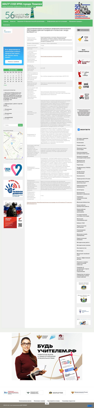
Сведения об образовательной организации (30, 21)
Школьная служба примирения (82, 234)
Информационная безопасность (82, 186)
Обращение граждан (75, 21)
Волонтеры (80, 250)
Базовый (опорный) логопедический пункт (83, 157)
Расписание (80, 142)
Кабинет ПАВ (81, 223)
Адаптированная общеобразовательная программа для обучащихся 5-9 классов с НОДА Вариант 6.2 (49, 203)
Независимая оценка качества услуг (83, 182)
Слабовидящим (84, 30)
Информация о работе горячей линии (12, 104)
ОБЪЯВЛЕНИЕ (9, 117)
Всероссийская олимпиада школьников (81, 210)
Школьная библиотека (83, 202)
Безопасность (81, 176)
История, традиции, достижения (82, 139)
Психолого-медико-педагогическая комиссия (82, 263)
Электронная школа (25, 401)
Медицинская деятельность (81, 161)
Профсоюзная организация (81, 172)
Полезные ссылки (39, 401)
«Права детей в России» (83, 178)
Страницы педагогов (68, 401)
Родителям (80, 164)
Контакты (6, 25)
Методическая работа (83, 242)
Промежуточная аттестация (81, 148)
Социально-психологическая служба (82, 198)
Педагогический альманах (81, 239)
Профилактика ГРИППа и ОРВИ (83, 168)
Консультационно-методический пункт (83, 153)
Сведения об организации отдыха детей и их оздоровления (83, 269)
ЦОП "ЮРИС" (23, 405)
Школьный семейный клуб (83, 254)
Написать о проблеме (13, 61)
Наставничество (81, 248)
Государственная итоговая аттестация (83, 215)
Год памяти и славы (53, 401)
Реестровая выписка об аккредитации (51, 56)
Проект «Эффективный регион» (83, 258)
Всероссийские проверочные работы (83, 205)
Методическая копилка (83, 245)
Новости (12, 21)
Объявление (8, 109)
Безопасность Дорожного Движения (83, 193)
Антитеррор (80, 189)
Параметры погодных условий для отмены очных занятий (83, 276)
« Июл (5, 85)
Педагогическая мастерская (81, 226)
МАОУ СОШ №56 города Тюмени (22, 4)
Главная (5, 21)
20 (13, 79)
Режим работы (81, 145)
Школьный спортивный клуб (82, 219)
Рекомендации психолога (81, 230)
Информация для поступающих (57, 21)
